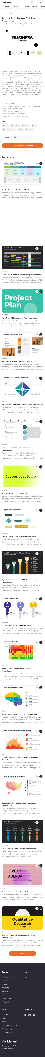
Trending (16, 6)
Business (15, 14)
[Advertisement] (22, 80)
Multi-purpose (7, 998)
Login (41, 2)
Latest (26, 6)
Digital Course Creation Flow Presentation (19, 537)
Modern (20, 130)
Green (34, 126)
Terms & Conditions (9, 1025)
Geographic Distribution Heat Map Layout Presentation (19, 804)
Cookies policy (7, 1032)
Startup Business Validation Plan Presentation (20, 190)
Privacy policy (7, 1029)
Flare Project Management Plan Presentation (20, 318)
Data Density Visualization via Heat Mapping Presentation (20, 759)
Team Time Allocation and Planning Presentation (21, 275)
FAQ (3, 1018)
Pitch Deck (25, 126)
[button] (4, 38)
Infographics (6, 1002)
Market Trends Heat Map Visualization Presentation (17, 670)
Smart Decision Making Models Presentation (19, 714)
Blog (25, 977)
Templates (6, 6)
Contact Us (6, 1015)
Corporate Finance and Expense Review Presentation (18, 449)
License (5, 1022)
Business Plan (15, 126)
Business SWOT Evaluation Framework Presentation (22, 405)
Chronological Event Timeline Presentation (19, 849)
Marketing (35, 6)
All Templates (7, 977)
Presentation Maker (9, 130)
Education (6, 995)
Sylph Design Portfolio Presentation (16, 493)
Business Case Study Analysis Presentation (19, 361)
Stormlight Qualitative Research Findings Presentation (18, 936)
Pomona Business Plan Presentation (16, 892)
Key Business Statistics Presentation (16, 625)
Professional (29, 130)
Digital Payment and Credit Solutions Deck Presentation (19, 581)
